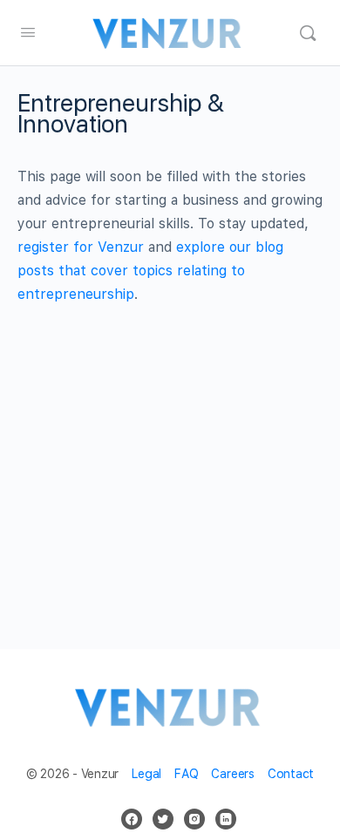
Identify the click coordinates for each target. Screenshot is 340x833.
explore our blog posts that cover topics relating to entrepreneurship (150, 270)
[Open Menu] (27, 31)
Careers (232, 774)
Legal (146, 774)
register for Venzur (80, 247)
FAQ (186, 774)
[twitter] (163, 819)
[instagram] (194, 819)
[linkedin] (225, 819)
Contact (291, 774)
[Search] (307, 33)
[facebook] (131, 819)
